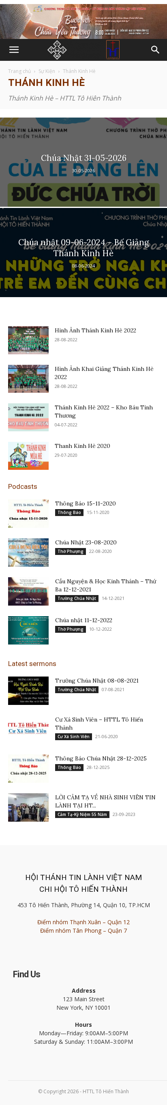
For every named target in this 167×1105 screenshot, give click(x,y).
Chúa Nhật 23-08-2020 (86, 542)
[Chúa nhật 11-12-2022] (28, 630)
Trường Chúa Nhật (77, 598)
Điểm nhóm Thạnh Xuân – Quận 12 (83, 922)
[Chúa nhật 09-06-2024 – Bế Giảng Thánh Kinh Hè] (83, 280)
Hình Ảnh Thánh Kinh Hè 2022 (95, 330)
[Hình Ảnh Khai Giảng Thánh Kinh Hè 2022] (28, 379)
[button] (14, 50)
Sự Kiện (47, 71)
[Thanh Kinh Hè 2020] (28, 456)
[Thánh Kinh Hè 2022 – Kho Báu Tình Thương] (28, 417)
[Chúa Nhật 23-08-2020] (28, 552)
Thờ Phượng (71, 551)
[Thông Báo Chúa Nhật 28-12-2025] (28, 768)
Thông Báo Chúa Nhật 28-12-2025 (101, 758)
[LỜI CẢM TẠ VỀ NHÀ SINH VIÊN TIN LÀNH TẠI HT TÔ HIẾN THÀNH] (28, 807)
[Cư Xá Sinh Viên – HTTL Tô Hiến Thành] (28, 729)
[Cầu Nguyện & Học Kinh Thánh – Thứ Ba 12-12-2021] (28, 591)
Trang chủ (19, 71)
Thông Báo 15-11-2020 (85, 503)
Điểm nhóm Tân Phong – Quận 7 (83, 930)
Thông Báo (69, 512)
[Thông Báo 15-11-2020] (28, 513)
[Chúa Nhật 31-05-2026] (83, 190)
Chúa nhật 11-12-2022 (83, 620)
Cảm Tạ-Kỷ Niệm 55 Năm (82, 814)
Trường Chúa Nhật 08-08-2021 (97, 680)
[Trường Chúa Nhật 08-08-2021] (28, 691)
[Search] (155, 50)
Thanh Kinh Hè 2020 (82, 446)
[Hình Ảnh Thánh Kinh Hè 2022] (28, 340)
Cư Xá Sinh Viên (74, 736)
